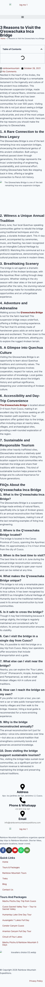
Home (5, 862)
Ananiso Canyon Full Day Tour (16, 931)
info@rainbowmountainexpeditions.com (23, 822)
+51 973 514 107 (22, 809)
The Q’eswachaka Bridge (13, 405)
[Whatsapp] (21, 850)
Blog (4, 884)
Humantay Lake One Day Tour (16, 914)
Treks (5, 878)
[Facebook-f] (3, 850)
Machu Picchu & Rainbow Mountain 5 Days (20, 943)
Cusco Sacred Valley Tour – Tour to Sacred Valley (19, 907)
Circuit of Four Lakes (12, 937)
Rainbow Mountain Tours (14, 873)
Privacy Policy (36, 981)
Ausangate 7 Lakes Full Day (15, 920)
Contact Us (7, 889)
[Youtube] (15, 850)
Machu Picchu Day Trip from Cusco (19, 901)
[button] (22, 17)
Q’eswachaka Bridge (32, 312)
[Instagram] (9, 850)
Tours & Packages (11, 867)
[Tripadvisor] (27, 850)
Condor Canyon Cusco (13, 926)
